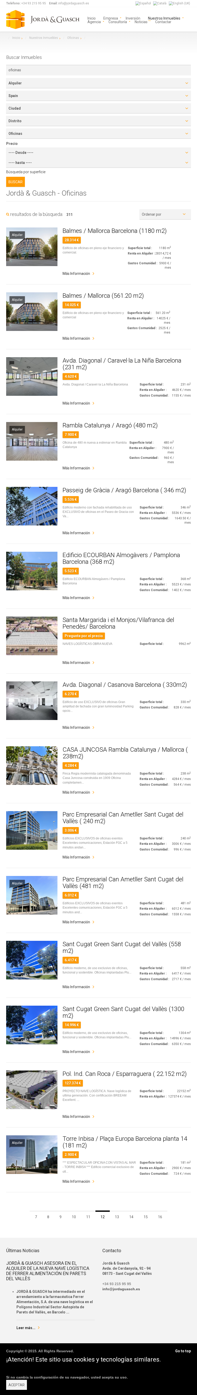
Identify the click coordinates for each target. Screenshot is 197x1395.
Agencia (94, 21)
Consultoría (118, 21)
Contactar (163, 21)
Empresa (110, 18)
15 (146, 1217)
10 (74, 1217)
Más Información (76, 273)
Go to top (183, 1351)
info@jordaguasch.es (121, 1289)
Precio (12, 144)
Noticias (141, 21)
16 (160, 1217)
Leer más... (25, 1328)
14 (131, 1217)
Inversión (133, 18)
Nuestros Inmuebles (164, 18)
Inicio (91, 18)
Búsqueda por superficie (25, 172)
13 (117, 1217)
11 (88, 1217)
